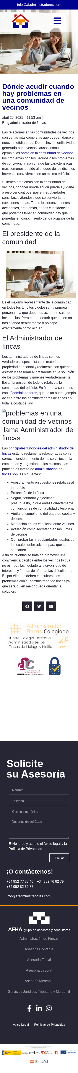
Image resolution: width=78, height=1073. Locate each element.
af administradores (23, 393)
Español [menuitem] (41, 1061)
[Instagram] (49, 1008)
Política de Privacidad (25, 849)
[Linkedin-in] (39, 1008)
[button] (27, 606)
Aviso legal (52, 843)
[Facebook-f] (29, 1008)
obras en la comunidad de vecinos (47, 153)
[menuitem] (39, 1062)
